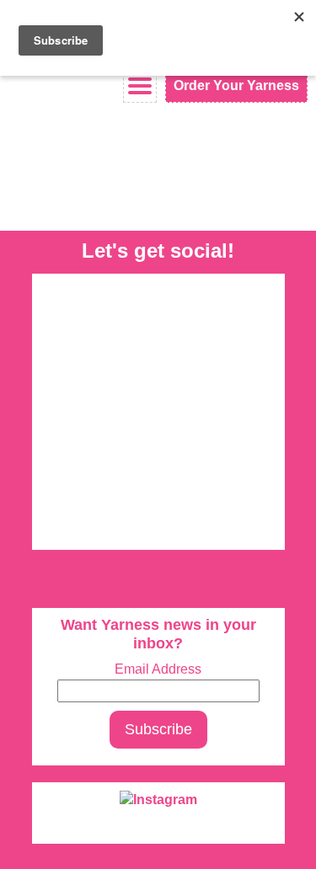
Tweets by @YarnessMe (158, 581)
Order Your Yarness (236, 85)
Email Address (158, 669)
